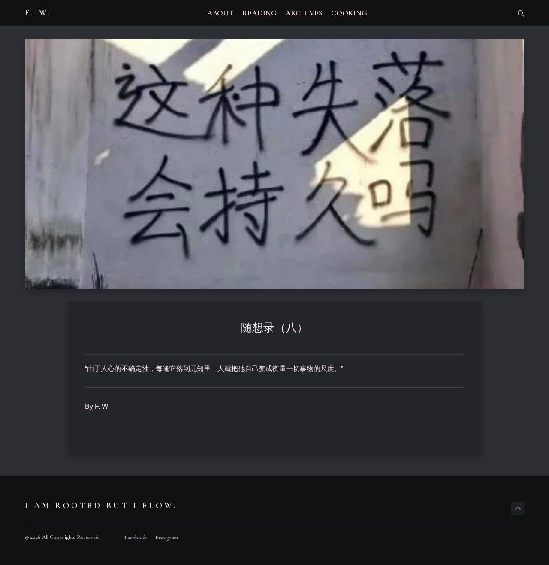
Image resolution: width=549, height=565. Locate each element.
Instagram (166, 537)
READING (259, 13)
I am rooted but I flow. (101, 506)
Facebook (135, 537)
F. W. (38, 13)
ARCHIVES (304, 13)
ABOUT (220, 13)
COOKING (349, 13)
